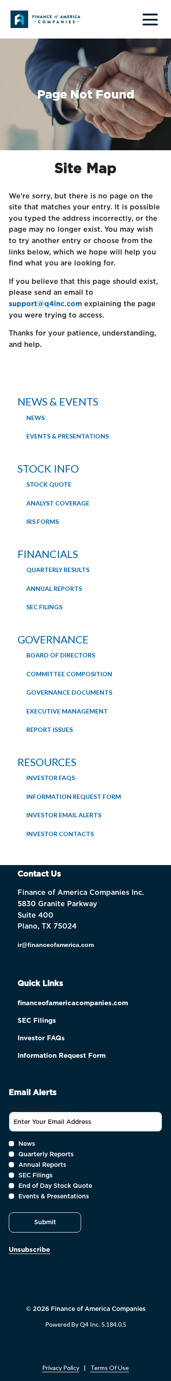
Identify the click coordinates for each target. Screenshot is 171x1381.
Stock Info (48, 468)
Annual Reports (54, 588)
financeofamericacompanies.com (85, 1004)
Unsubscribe (29, 1250)
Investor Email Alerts (63, 815)
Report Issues (49, 729)
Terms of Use (109, 1368)
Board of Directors (60, 655)
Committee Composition (69, 674)
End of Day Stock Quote (55, 1186)
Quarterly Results (57, 569)
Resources (47, 762)
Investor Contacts (60, 833)
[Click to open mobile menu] (150, 19)
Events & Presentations (67, 436)
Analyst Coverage (57, 503)
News (35, 417)
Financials (48, 553)
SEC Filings (44, 607)
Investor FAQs (50, 777)
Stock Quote (48, 484)
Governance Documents (69, 692)
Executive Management (67, 711)
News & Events (58, 401)
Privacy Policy (60, 1368)
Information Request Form (73, 796)
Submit (45, 1222)
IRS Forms (42, 521)
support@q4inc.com (45, 304)
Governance (53, 639)
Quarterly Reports (46, 1154)
